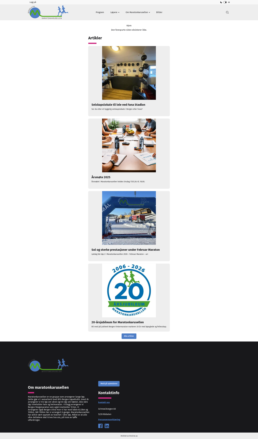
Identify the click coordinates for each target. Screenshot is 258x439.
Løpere (113, 12)
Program (100, 12)
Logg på (33, 2)
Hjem (129, 25)
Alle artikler (129, 336)
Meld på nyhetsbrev (109, 383)
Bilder (159, 12)
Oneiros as (133, 436)
